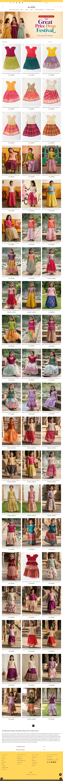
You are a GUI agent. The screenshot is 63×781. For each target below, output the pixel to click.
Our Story (3, 758)
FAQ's (33, 758)
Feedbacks (33, 760)
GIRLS (21, 9)
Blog (2, 760)
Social (3, 764)
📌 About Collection (30, 750)
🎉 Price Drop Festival (14, 9)
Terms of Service (19, 762)
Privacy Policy (19, 756)
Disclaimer (19, 764)
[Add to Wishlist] (3, 45)
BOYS (26, 9)
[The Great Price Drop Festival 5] (31, 25)
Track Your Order (34, 762)
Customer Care (34, 756)
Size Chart (3, 765)
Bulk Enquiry (34, 764)
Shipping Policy (19, 758)
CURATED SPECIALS (39, 9)
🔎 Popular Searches (30, 746)
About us (3, 756)
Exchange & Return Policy (21, 760)
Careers (33, 765)
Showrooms (4, 762)
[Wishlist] (58, 7)
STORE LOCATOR (50, 9)
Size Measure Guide (5, 767)
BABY (31, 9)
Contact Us (4, 769)
